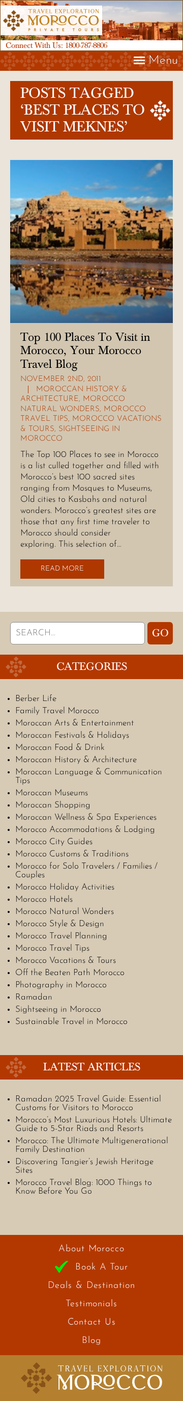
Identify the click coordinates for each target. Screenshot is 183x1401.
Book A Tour (101, 1267)
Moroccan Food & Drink (60, 747)
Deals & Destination (91, 1285)
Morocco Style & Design (59, 924)
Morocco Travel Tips (52, 948)
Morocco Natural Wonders (64, 911)
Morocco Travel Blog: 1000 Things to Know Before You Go (83, 1187)
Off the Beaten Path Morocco (70, 972)
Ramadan (33, 997)
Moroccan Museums (51, 793)
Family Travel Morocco (57, 711)
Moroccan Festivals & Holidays (72, 735)
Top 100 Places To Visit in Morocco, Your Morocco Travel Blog (85, 350)
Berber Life (35, 698)
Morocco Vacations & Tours (65, 960)
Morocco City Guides (54, 842)
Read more (62, 569)
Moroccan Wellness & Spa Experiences (86, 817)
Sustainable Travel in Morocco (71, 1021)
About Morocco (91, 1249)
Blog (91, 1340)
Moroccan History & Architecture (76, 760)
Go (160, 633)
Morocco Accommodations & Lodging (85, 829)
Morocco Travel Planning (61, 936)
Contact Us (92, 1322)
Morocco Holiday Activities (64, 887)
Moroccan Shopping (52, 805)
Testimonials (91, 1304)
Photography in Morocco (61, 985)
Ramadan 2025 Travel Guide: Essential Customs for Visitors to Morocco (88, 1103)
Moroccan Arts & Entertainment (74, 723)
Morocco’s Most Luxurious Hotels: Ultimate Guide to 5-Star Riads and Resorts (93, 1124)
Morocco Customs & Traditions (72, 854)
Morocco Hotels (44, 899)
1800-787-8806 (86, 45)
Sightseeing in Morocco (58, 1009)
